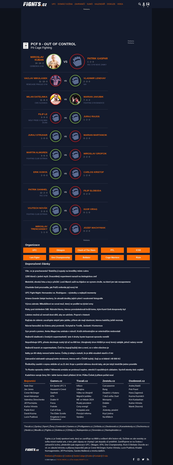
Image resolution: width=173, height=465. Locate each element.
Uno (104, 406)
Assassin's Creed (58, 389)
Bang (105, 389)
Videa (120, 4)
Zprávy (38, 426)
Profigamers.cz (85, 426)
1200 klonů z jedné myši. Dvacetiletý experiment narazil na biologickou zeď (61, 276)
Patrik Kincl (29, 410)
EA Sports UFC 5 (58, 386)
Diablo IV (54, 400)
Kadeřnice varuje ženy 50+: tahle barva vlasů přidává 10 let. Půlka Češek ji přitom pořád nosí (69, 375)
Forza (52, 403)
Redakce (59, 456)
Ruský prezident (83, 403)
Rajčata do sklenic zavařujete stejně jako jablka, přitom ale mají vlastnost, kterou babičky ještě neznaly (74, 320)
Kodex (90, 456)
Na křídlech (108, 417)
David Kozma (30, 413)
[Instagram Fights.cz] (138, 459)
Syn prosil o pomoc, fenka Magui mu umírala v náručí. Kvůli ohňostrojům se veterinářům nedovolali (72, 331)
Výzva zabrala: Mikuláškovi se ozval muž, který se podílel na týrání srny (59, 304)
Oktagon (60, 250)
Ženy (52, 426)
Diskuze (111, 4)
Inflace (79, 386)
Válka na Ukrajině (84, 393)
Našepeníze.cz (84, 430)
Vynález (80, 417)
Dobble (106, 403)
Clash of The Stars (86, 250)
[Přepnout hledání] (140, 4)
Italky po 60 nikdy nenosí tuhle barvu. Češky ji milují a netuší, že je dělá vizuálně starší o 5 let (69, 353)
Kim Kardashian (136, 400)
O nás (105, 456)
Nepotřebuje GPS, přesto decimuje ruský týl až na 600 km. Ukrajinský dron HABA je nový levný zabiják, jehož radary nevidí (83, 342)
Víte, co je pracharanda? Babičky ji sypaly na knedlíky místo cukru (57, 271)
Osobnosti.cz (112, 426)
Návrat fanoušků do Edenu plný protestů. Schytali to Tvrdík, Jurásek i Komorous (64, 326)
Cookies (68, 456)
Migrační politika (83, 396)
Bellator (86, 257)
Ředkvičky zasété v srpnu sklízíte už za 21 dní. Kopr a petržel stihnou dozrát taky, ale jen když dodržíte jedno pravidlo (81, 364)
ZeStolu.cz (99, 426)
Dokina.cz (60, 430)
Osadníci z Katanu (111, 393)
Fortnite (53, 406)
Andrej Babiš (134, 386)
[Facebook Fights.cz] (133, 459)
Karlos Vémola (30, 406)
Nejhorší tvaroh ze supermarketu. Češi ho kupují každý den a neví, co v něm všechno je (67, 348)
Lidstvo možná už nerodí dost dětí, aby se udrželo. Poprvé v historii (57, 315)
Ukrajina (80, 389)
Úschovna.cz (143, 426)
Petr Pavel (133, 389)
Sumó (90, 4)
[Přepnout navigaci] (144, 4)
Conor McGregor (31, 393)
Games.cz (72, 426)
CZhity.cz (70, 430)
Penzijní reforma (83, 413)
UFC (54, 4)
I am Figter (35, 257)
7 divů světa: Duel (111, 396)
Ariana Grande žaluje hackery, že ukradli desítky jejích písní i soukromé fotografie (64, 298)
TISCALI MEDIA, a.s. (63, 459)
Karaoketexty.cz (127, 426)
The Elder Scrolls (58, 413)
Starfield (54, 393)
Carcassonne (109, 386)
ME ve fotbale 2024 (85, 400)
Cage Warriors (112, 257)
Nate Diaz (28, 386)
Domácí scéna (65, 4)
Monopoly (107, 400)
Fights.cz (49, 430)
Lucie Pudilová (31, 417)
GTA (52, 396)
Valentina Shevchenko (34, 400)
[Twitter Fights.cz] (143, 459)
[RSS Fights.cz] (148, 459)
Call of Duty (55, 410)
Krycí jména (108, 413)
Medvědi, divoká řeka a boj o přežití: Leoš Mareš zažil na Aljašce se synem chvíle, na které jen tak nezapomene (78, 282)
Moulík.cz (39, 430)
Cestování (61, 426)
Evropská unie (82, 410)
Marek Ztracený (136, 406)
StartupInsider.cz (113, 430)
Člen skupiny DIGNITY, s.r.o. (79, 459)
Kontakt (97, 456)
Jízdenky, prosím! (110, 410)
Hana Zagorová (136, 393)
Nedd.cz (29, 430)
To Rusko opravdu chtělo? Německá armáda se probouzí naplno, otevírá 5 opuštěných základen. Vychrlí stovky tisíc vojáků (84, 370)
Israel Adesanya (31, 396)
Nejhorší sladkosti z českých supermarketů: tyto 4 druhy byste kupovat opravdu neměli (67, 337)
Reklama (49, 456)
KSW (138, 250)
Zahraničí (80, 4)
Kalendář (100, 4)
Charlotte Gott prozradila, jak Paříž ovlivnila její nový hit (51, 287)
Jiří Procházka (30, 403)
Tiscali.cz (28, 426)
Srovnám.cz (98, 430)
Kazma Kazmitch (136, 396)
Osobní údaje (79, 456)
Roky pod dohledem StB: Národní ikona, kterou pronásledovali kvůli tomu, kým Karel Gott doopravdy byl (75, 309)
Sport (45, 426)
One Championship (60, 257)
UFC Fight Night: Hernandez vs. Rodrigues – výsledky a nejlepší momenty (60, 293)
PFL (112, 250)
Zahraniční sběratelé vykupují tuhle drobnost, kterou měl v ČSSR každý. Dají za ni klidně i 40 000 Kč (72, 359)
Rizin (138, 257)
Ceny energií (82, 406)
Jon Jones (28, 389)
